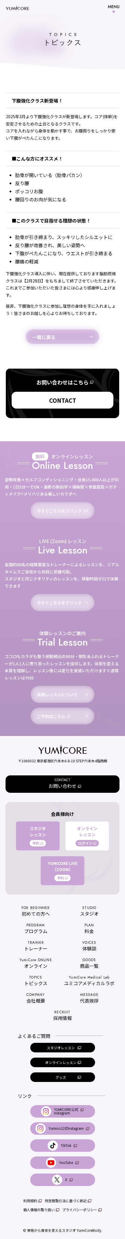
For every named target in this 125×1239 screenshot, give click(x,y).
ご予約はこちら (51, 716)
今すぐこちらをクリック (59, 511)
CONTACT (62, 400)
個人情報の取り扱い (39, 1209)
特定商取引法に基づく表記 (66, 1200)
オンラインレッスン (87, 836)
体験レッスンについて (57, 694)
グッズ (61, 1077)
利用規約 (30, 1200)
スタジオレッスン (38, 836)
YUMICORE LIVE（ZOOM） (62, 870)
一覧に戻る (44, 337)
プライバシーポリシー (79, 1209)
